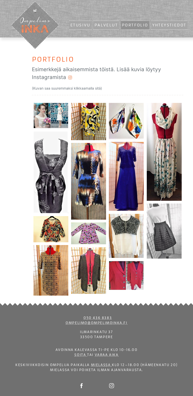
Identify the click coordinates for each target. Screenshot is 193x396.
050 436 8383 (97, 318)
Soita (80, 355)
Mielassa (101, 365)
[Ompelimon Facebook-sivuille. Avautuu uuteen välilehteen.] (81, 385)
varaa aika (107, 355)
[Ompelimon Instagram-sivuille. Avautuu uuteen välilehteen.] (111, 385)
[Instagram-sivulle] (70, 77)
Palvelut (106, 25)
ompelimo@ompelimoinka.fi (96, 323)
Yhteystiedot (169, 25)
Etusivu (80, 25)
